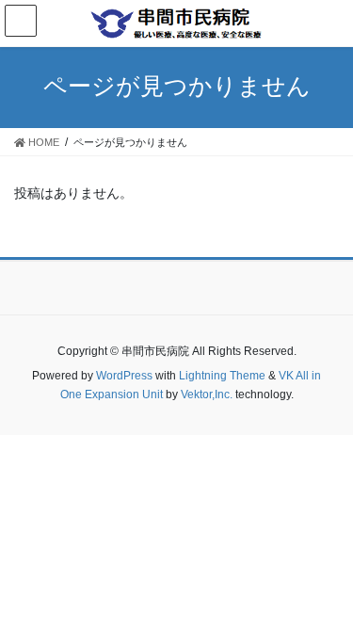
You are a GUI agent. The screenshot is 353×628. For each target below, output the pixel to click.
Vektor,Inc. (207, 394)
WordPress (124, 375)
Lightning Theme (222, 375)
